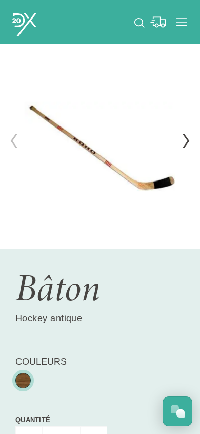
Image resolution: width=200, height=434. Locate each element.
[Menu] (181, 22)
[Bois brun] (23, 380)
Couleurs (41, 361)
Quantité (32, 420)
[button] (186, 140)
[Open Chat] (177, 411)
